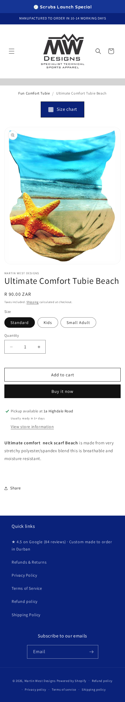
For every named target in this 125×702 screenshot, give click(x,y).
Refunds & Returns (29, 562)
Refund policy (25, 601)
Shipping (32, 302)
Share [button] (15, 488)
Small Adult (78, 322)
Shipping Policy (26, 614)
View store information (32, 426)
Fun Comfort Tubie (34, 93)
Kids (48, 322)
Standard (19, 322)
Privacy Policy (24, 575)
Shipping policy (94, 689)
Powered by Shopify (72, 680)
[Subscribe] (91, 652)
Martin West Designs (40, 680)
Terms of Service (27, 588)
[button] (11, 51)
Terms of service (64, 689)
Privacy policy (35, 689)
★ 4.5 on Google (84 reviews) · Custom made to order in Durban (62, 545)
